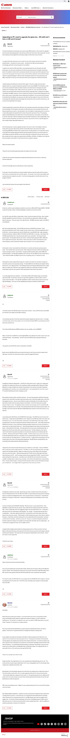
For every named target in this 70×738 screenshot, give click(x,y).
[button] (54, 358)
